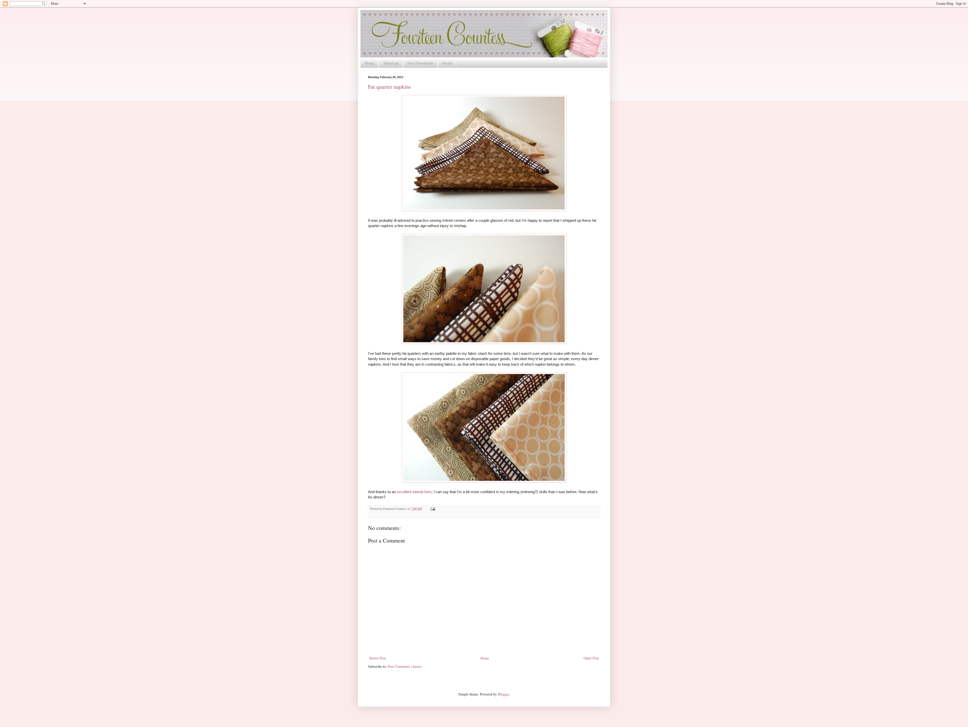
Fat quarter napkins (389, 86)
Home (369, 63)
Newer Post (377, 658)
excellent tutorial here (414, 492)
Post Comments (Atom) (404, 666)
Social (447, 63)
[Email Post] (432, 509)
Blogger (503, 694)
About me (391, 63)
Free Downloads (420, 63)
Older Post (591, 658)
